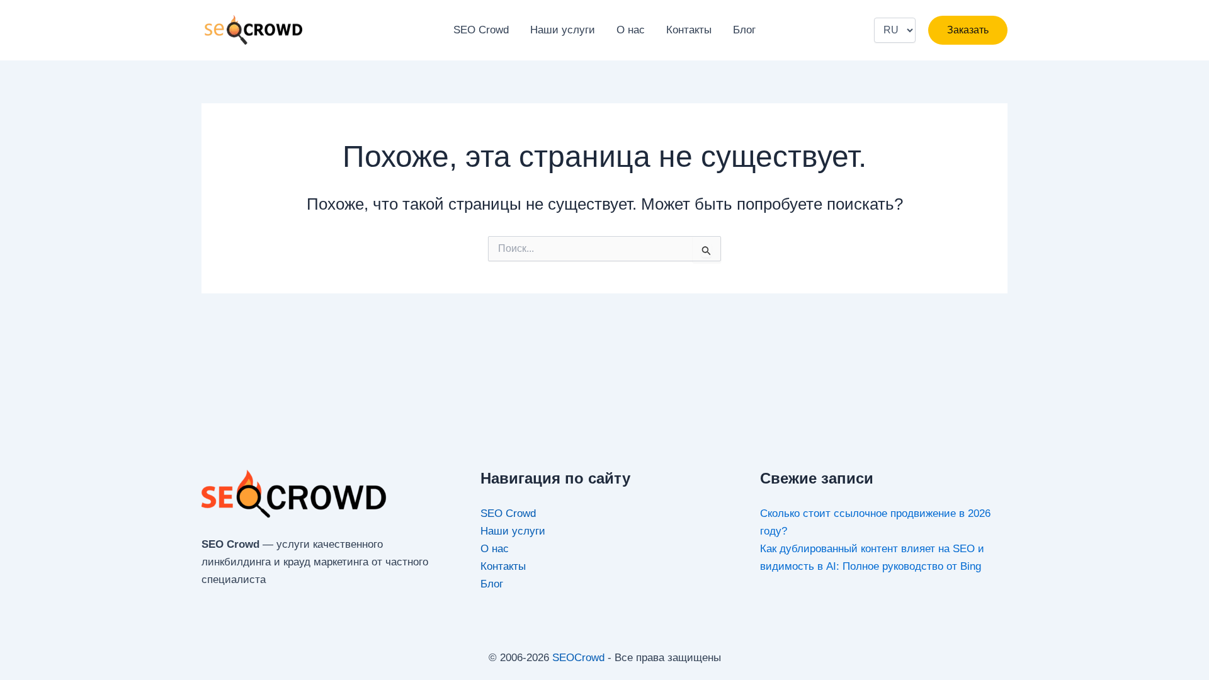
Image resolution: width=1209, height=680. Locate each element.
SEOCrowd (578, 658)
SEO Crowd (481, 30)
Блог (744, 30)
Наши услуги (562, 30)
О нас (630, 30)
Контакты (689, 30)
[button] (967, 30)
